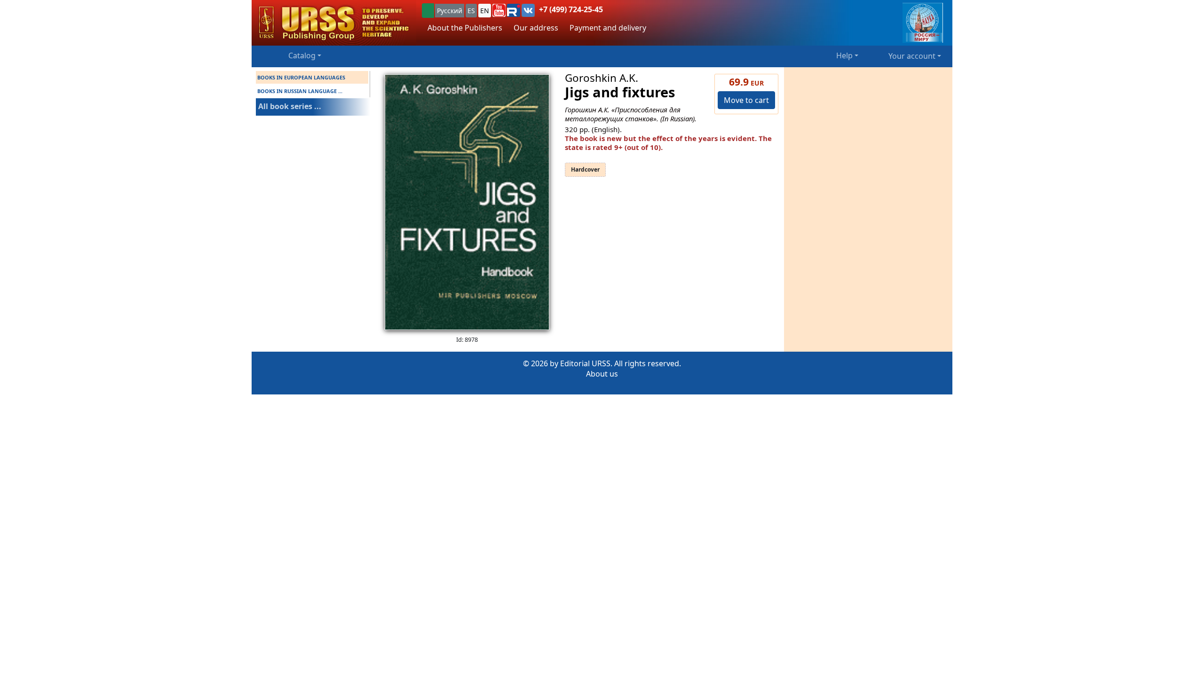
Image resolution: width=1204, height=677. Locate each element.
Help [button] (844, 55)
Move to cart (746, 100)
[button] (499, 10)
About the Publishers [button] (465, 28)
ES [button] (471, 10)
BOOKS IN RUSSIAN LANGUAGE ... (299, 90)
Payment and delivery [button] (608, 28)
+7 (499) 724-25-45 (571, 9)
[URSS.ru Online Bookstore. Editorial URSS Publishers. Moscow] (334, 23)
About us (602, 374)
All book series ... (289, 106)
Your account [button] (911, 56)
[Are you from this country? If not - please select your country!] (428, 10)
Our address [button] (536, 28)
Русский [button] (449, 10)
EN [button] (484, 10)
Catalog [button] (302, 55)
